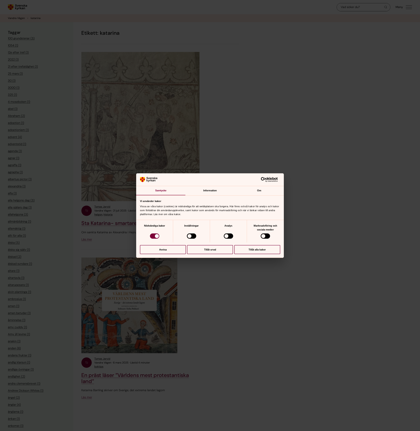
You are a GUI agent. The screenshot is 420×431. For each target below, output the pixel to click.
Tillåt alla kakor (257, 249)
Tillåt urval (210, 249)
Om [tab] (259, 190)
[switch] (191, 236)
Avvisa (163, 249)
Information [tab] (210, 190)
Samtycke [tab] (161, 190)
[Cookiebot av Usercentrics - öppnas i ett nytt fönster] (266, 179)
